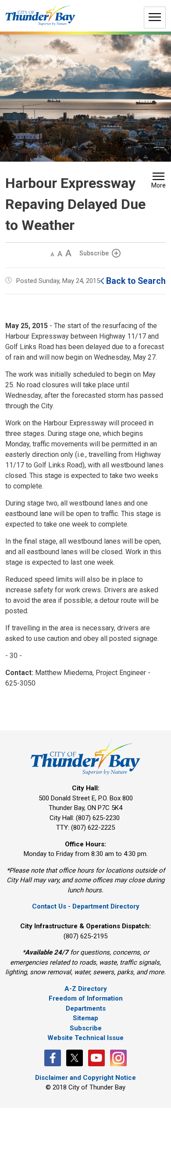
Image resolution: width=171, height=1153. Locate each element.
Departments (86, 1008)
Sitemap (85, 1018)
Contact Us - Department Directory (85, 906)
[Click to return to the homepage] (40, 15)
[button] (158, 181)
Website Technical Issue (85, 1038)
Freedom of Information (86, 998)
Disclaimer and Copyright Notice (85, 1078)
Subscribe (94, 253)
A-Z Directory (85, 989)
